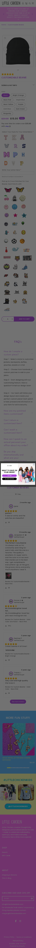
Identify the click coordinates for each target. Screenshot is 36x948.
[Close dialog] (34, 464)
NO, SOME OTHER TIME (9, 478)
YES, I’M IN (9, 475)
